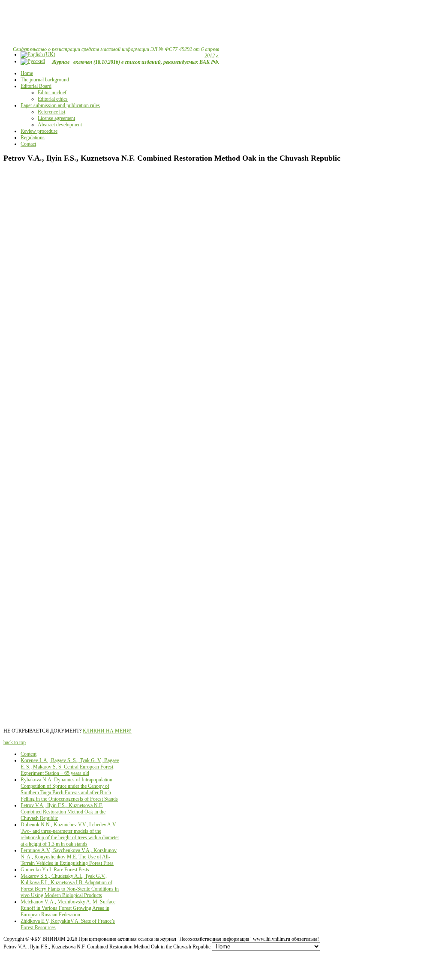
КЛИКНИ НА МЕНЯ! (107, 731)
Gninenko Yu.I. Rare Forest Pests (55, 870)
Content (28, 754)
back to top (14, 742)
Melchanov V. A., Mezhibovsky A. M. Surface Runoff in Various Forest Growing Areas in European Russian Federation (68, 908)
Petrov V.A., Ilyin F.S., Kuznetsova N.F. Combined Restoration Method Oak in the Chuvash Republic (63, 811)
